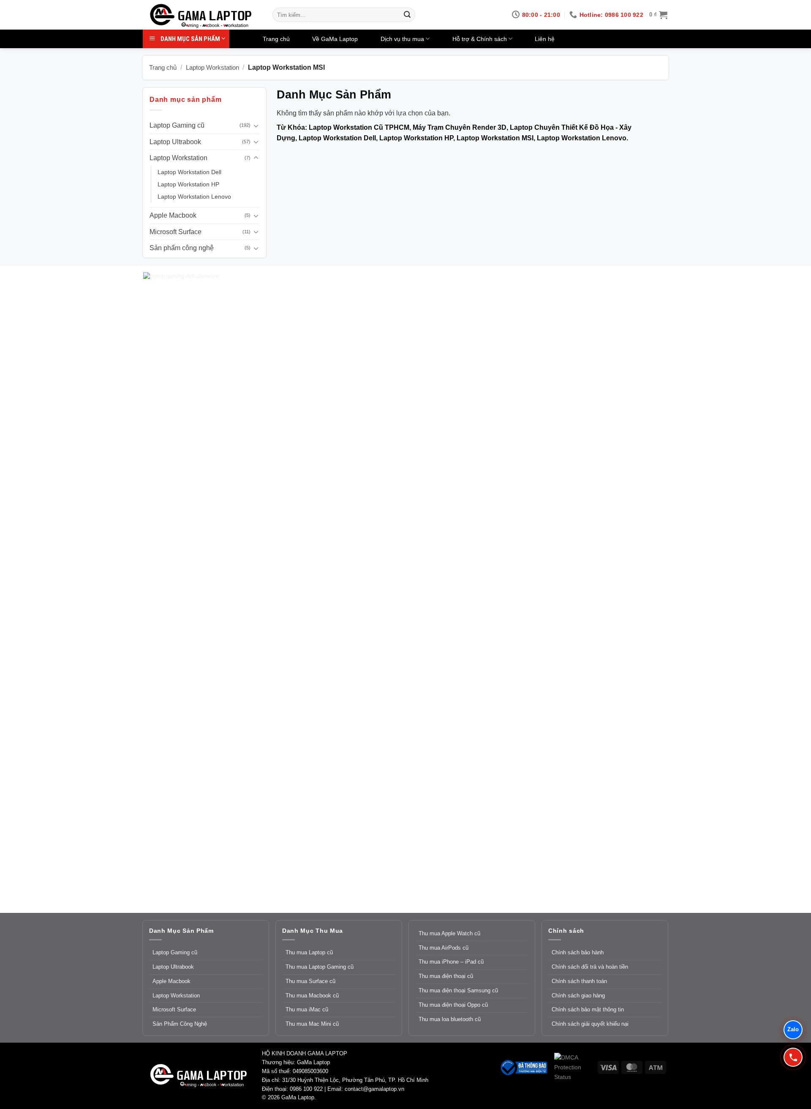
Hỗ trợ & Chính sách (479, 39)
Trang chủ (276, 39)
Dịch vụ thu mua (402, 39)
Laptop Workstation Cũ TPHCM (359, 127)
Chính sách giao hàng (578, 995)
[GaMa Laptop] (202, 16)
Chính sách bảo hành (578, 952)
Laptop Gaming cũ (177, 125)
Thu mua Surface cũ (310, 981)
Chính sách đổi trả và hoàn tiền (590, 967)
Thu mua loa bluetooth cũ (450, 1019)
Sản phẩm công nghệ (182, 247)
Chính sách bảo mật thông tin (588, 1009)
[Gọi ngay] (793, 1057)
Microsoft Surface (175, 231)
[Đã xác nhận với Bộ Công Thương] (523, 1066)
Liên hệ (545, 39)
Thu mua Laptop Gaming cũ (320, 967)
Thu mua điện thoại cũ (446, 976)
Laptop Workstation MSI (495, 138)
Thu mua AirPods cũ (443, 948)
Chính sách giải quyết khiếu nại (590, 1024)
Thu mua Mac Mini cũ (312, 1024)
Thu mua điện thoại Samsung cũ (458, 990)
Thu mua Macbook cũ (312, 995)
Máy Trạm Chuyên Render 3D (459, 127)
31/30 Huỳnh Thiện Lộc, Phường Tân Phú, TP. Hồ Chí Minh (355, 1080)
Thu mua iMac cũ (307, 1009)
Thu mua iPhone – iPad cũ (451, 962)
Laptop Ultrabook (175, 141)
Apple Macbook (173, 215)
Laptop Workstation (212, 67)
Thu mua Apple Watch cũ (449, 933)
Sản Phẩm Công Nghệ (179, 1024)
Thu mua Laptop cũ (309, 952)
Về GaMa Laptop (335, 39)
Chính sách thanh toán (579, 981)
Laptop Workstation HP (188, 184)
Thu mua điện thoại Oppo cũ (453, 1005)
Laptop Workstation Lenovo (194, 196)
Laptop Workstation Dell (189, 172)
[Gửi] (407, 15)
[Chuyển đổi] (256, 125)
